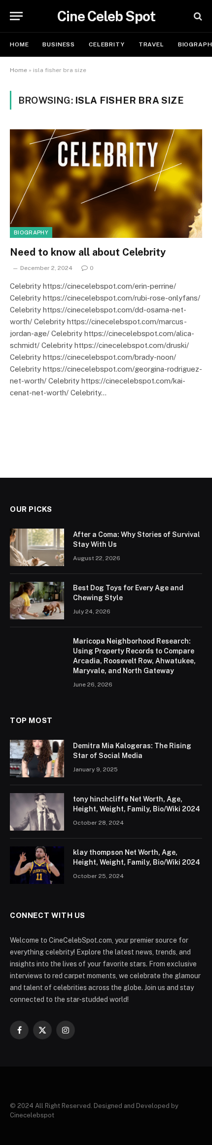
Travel (151, 44)
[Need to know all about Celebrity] (106, 183)
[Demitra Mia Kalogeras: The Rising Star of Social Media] (37, 758)
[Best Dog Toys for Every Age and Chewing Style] (37, 600)
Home (19, 44)
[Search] (197, 16)
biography (31, 232)
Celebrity (107, 44)
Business (58, 44)
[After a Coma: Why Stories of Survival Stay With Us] (37, 547)
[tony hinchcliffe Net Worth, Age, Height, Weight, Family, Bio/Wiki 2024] (37, 812)
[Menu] (16, 16)
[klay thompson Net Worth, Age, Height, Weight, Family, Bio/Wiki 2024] (37, 865)
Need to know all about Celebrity (88, 252)
